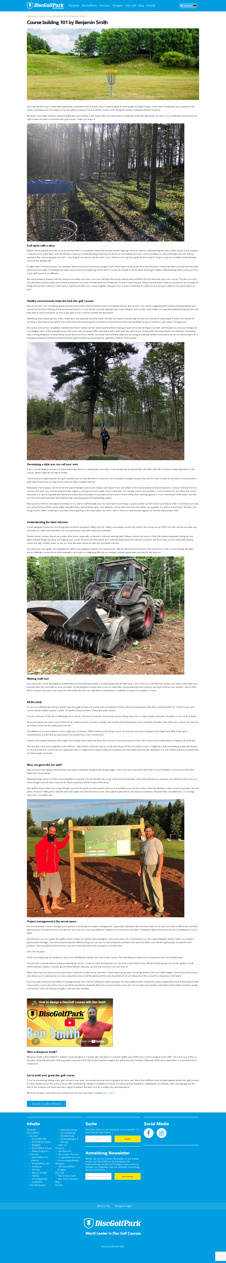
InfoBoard (36, 1166)
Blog (141, 5)
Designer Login (123, 1205)
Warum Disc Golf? (67, 1175)
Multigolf (36, 1145)
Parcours (104, 5)
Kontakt (151, 5)
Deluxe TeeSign (39, 1172)
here (179, 1060)
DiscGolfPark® (39, 1138)
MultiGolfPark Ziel (40, 1163)
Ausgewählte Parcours (69, 1157)
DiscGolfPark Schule (42, 1148)
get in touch (109, 1093)
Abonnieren (128, 1176)
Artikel (42, 16)
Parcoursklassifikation (68, 1160)
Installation (37, 1182)
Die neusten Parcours (68, 1154)
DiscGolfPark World (41, 1142)
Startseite (73, 5)
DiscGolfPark (89, 5)
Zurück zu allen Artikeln (46, 1104)
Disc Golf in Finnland (68, 1178)
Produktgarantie (39, 1178)
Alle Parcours (64, 1151)
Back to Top (103, 1205)
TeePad (35, 1175)
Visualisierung (67, 1135)
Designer (118, 5)
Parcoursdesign (67, 1132)
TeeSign (36, 1169)
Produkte (34, 1154)
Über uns (62, 1145)
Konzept (34, 1135)
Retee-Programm (40, 1151)
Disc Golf (131, 5)
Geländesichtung (68, 1129)
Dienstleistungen (38, 1185)
